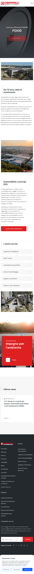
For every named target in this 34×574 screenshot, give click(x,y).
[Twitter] (24, 545)
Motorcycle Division (7, 510)
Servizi (3, 455)
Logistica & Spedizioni (11, 251)
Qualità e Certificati (10, 279)
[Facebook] (18, 545)
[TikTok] (26, 545)
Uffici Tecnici (7, 258)
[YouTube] (21, 545)
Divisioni (3, 452)
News (3, 466)
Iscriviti (28, 539)
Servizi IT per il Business (11, 285)
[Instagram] (16, 545)
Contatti (4, 472)
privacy (24, 531)
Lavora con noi (5, 487)
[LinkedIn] (13, 545)
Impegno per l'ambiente (15, 346)
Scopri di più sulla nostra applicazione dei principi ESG (14, 229)
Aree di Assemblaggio (10, 272)
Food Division (5, 507)
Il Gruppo (4, 449)
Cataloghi (4, 462)
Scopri (14, 360)
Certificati (4, 469)
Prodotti (4, 459)
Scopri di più (16, 37)
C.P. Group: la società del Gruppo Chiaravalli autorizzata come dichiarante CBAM (16, 403)
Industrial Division (7, 498)
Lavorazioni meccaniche (11, 265)
